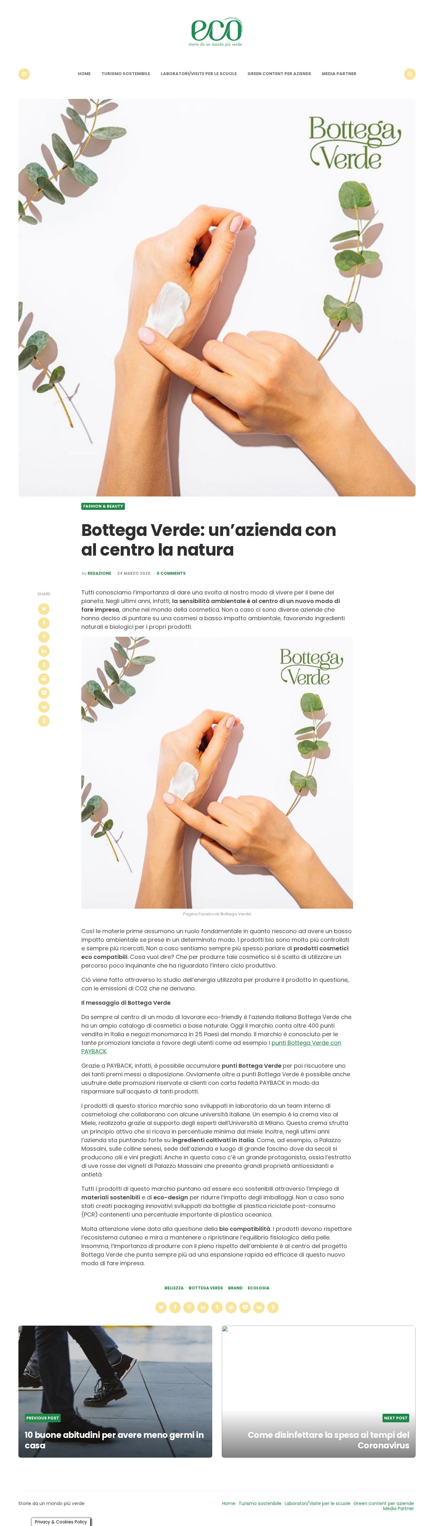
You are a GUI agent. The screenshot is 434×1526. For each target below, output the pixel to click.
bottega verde (206, 1288)
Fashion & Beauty (103, 506)
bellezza (174, 1288)
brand (235, 1288)
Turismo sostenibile (125, 74)
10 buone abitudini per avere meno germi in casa (114, 1440)
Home (84, 74)
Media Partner (339, 74)
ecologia (258, 1288)
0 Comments (171, 573)
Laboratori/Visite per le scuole (199, 74)
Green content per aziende (279, 74)
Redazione (99, 573)
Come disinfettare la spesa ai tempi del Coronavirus (329, 1440)
